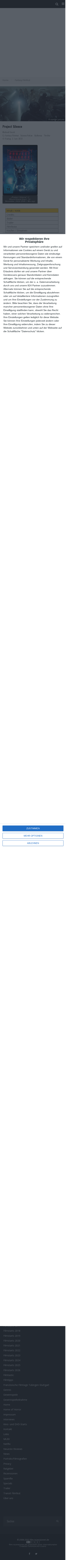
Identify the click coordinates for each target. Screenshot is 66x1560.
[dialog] (33, 780)
